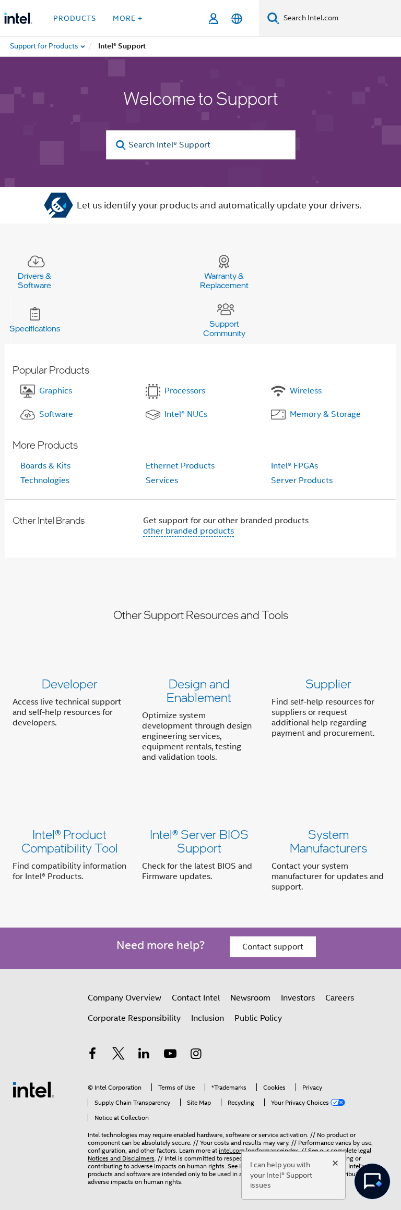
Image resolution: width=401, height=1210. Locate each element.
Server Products (302, 480)
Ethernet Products (180, 466)
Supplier (328, 683)
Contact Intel (196, 998)
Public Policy (258, 1018)
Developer (70, 683)
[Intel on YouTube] (170, 1055)
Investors (298, 998)
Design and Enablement (199, 690)
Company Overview (124, 998)
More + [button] (128, 18)
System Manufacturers (328, 841)
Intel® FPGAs (294, 466)
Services (162, 480)
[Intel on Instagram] (196, 1055)
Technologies (44, 480)
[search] (121, 145)
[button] (200, 722)
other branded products (188, 531)
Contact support (272, 947)
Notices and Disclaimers (121, 1158)
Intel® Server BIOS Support (199, 841)
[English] (237, 18)
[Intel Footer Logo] (33, 1089)
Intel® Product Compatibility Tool (69, 841)
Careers (339, 998)
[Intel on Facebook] (92, 1055)
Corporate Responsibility (134, 1018)
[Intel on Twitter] (118, 1055)
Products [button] (74, 18)
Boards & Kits (45, 466)
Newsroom (250, 998)
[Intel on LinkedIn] (144, 1055)
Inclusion (207, 1018)
